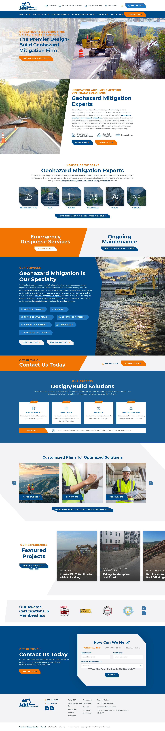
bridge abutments (39, 301)
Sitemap (62, 727)
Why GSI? (72, 700)
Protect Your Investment (118, 249)
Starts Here (44, 249)
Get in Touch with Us (105, 703)
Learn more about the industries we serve (81, 216)
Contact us (134, 14)
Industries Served (72, 711)
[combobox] (112, 665)
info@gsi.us (52, 703)
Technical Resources (86, 711)
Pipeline (106, 181)
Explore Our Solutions (35, 58)
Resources (86, 703)
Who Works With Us (75, 705)
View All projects (33, 566)
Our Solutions (31, 342)
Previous (14, 483)
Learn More (81, 142)
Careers (85, 707)
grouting (63, 301)
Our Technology (59, 342)
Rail (74, 181)
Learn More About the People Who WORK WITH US (81, 509)
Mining (96, 181)
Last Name (118, 653)
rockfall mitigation (93, 118)
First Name (86, 653)
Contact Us (105, 142)
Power (90, 181)
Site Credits (52, 727)
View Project (85, 579)
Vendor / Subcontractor (29, 727)
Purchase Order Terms (106, 707)
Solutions (72, 716)
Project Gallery (103, 700)
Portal (43, 727)
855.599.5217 (136, 6)
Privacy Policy (73, 727)
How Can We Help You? (91, 662)
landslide (38, 296)
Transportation (67, 181)
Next (151, 483)
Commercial (82, 181)
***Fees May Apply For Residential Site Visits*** (113, 711)
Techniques (87, 700)
